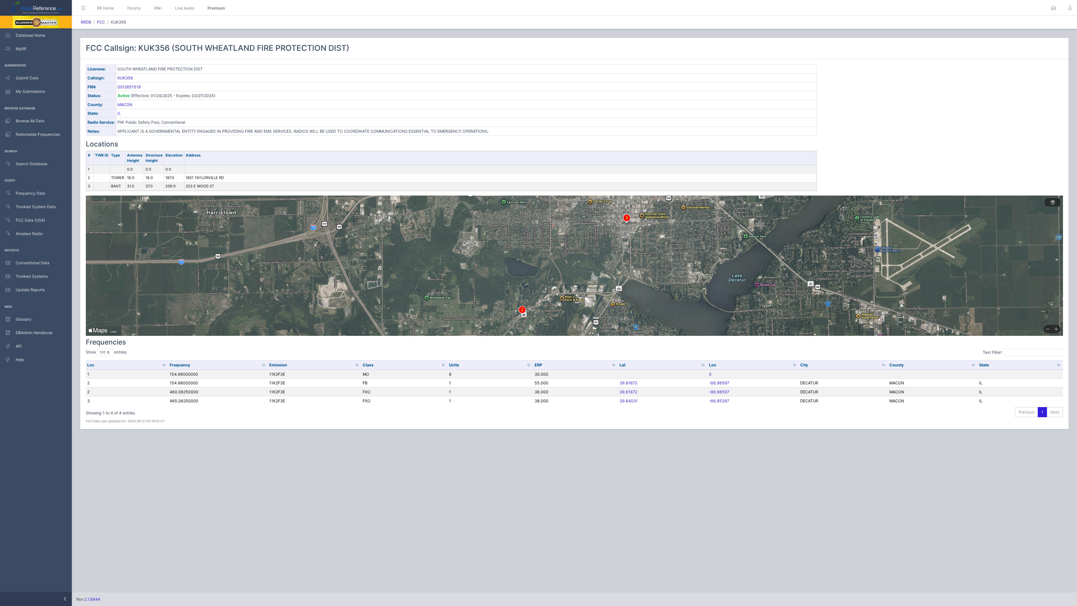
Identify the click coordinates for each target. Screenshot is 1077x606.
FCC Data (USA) (30, 220)
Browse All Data (30, 120)
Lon (712, 364)
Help (20, 359)
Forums (134, 8)
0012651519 (129, 86)
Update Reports (30, 289)
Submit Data (27, 77)
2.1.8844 (92, 599)
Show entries (106, 352)
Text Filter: (992, 352)
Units (454, 364)
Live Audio (184, 8)
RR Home (105, 8)
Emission (278, 364)
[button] (1053, 8)
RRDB (86, 22)
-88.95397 (719, 400)
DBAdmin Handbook (34, 332)
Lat (622, 364)
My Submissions (30, 91)
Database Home (30, 35)
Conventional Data (32, 262)
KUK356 (125, 77)
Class (368, 364)
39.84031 (629, 400)
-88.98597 (719, 382)
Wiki (158, 8)
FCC (101, 22)
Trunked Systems (32, 276)
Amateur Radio (29, 233)
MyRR (21, 48)
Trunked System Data (36, 206)
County (896, 364)
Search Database (31, 163)
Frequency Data (30, 193)
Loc (90, 364)
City (804, 364)
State (984, 364)
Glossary (23, 319)
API (19, 346)
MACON (125, 104)
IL (119, 113)
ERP (538, 364)
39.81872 (628, 382)
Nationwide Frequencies (38, 134)
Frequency (180, 364)
